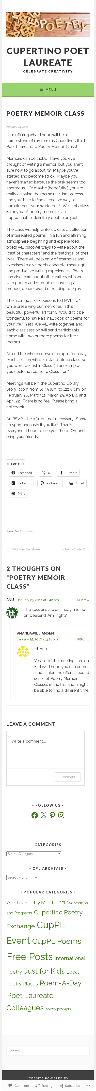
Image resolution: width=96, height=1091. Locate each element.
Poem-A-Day (60, 983)
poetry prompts (58, 1009)
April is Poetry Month (32, 902)
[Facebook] (35, 815)
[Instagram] (61, 815)
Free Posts (27, 531)
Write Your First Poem (25, 549)
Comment (67, 777)
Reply (81, 600)
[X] (44, 815)
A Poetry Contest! (73, 549)
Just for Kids (44, 971)
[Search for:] (47, 1051)
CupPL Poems (56, 941)
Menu (51, 90)
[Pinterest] (52, 815)
